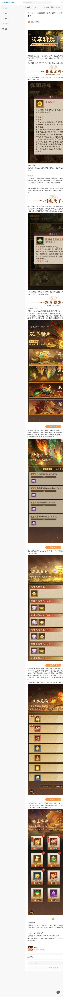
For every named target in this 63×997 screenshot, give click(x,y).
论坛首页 (33, 7)
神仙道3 (40, 7)
